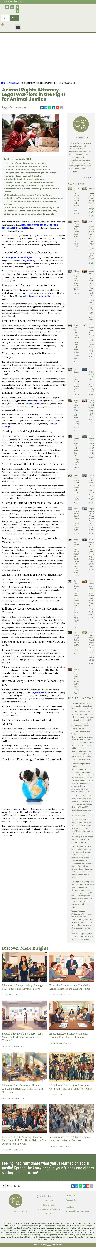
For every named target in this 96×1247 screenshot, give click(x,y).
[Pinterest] (17, 11)
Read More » (78, 213)
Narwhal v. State (32, 403)
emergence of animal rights (19, 257)
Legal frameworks (40, 692)
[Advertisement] (48, 48)
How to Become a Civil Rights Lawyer (92, 405)
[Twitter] (17, 7)
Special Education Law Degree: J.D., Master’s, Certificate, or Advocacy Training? (23, 1037)
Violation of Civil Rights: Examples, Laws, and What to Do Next (78, 278)
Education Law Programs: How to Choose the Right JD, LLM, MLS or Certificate (22, 1089)
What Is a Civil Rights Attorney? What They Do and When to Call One (78, 410)
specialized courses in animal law (35, 296)
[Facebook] (7, 7)
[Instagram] (12, 7)
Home (3, 83)
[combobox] (5, 18)
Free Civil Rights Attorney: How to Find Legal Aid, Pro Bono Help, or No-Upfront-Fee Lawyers (24, 1140)
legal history (29, 260)
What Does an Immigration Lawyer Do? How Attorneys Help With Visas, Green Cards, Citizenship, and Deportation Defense (79, 554)
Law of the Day (8, 108)
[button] (18, 27)
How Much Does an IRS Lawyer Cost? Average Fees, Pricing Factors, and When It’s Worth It (77, 598)
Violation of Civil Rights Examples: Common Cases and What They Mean (78, 231)
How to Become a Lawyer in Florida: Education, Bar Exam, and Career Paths (78, 485)
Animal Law (14, 83)
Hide (29, 159)
